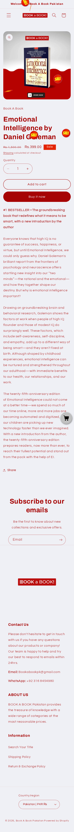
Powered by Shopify (56, 821)
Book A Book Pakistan (30, 821)
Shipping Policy (19, 756)
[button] (8, 15)
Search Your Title (20, 747)
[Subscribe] (61, 540)
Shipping (8, 153)
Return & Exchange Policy (26, 766)
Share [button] (11, 470)
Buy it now (37, 196)
